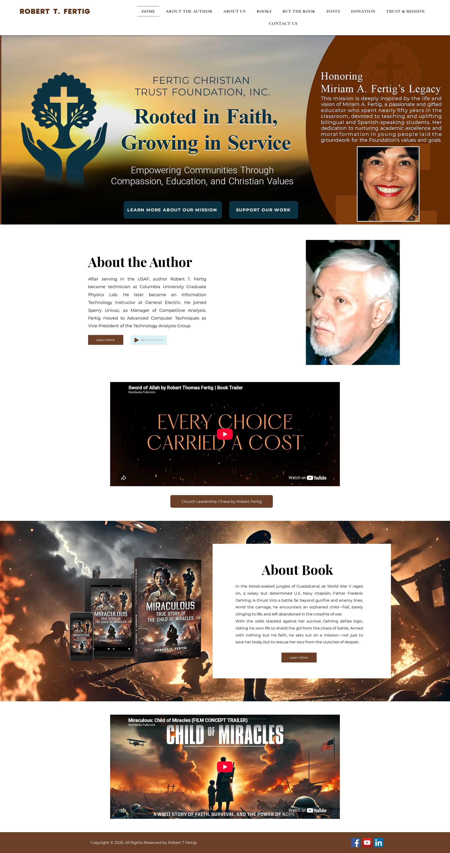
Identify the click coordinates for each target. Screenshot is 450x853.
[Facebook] (355, 842)
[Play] (137, 340)
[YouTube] (367, 842)
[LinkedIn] (378, 842)
